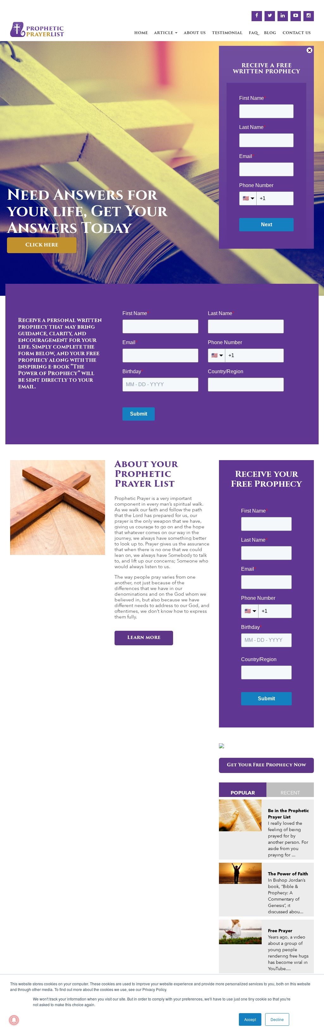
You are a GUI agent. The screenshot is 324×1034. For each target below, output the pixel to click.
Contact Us (297, 33)
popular (243, 793)
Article (164, 33)
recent (290, 793)
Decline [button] (277, 1019)
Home (141, 33)
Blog (270, 33)
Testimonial (227, 33)
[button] (7, 168)
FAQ (253, 33)
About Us (195, 33)
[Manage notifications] (14, 1020)
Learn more (143, 638)
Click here (93, 245)
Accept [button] (250, 1019)
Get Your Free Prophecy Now (266, 765)
